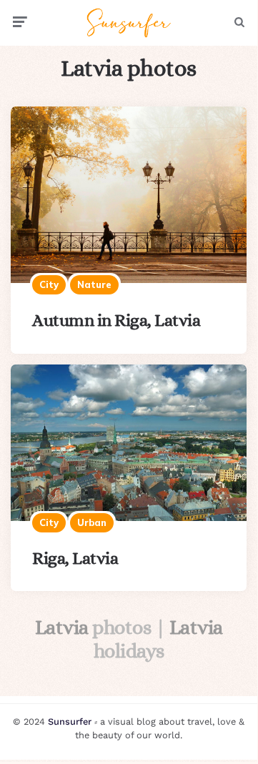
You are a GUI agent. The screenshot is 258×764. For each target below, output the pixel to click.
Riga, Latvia (75, 558)
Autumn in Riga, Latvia (116, 320)
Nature (94, 284)
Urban (91, 522)
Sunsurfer (69, 721)
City (49, 284)
